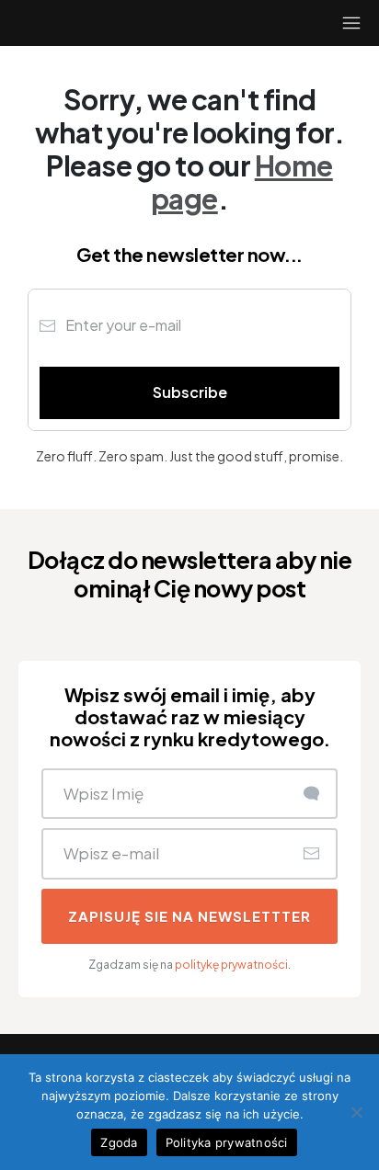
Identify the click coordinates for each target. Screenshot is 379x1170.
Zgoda (118, 1142)
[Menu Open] (332, 23)
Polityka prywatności (227, 1142)
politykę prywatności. (233, 964)
